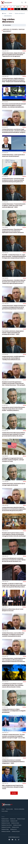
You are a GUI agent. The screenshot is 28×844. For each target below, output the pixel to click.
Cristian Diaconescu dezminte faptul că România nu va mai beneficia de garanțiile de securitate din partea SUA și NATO (14, 509)
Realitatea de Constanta (6, 827)
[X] (17, 9)
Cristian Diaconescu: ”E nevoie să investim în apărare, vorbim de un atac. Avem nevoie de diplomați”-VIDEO (14, 205)
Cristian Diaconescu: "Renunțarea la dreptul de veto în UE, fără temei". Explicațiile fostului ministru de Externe (13, 231)
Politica (24, 50)
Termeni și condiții (9, 809)
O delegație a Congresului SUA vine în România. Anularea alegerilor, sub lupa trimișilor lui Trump (13, 459)
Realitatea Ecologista (21, 818)
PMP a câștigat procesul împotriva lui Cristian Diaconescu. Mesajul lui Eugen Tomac (12, 787)
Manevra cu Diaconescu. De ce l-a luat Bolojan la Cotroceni (12, 609)
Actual (24, 201)
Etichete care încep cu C (20, 13)
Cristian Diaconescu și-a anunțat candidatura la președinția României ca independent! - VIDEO (13, 761)
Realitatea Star (12, 818)
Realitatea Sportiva (5, 818)
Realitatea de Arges (5, 829)
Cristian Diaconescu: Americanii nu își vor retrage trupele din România (13, 484)
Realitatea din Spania (16, 831)
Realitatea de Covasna (6, 823)
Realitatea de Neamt (5, 820)
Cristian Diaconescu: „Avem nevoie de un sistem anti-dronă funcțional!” (13, 155)
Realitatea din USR (14, 820)
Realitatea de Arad (15, 827)
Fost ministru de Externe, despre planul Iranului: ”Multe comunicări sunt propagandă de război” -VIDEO (13, 332)
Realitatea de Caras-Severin (7, 825)
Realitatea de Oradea (15, 823)
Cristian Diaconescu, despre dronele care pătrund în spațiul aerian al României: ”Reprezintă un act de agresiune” (13, 54)
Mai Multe (14, 793)
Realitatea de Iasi (13, 829)
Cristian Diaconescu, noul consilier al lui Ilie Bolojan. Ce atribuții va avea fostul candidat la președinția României (13, 634)
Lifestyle (24, 630)
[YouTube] (11, 9)
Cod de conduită (5, 811)
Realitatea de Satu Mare (6, 831)
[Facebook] (4, 9)
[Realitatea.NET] (6, 3)
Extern (24, 152)
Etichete (10, 13)
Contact (3, 809)
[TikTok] (24, 9)
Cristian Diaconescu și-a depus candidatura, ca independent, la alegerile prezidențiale (14, 710)
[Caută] (22, 2)
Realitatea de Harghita (17, 825)
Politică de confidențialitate (19, 809)
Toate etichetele (8, 25)
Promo (24, 252)
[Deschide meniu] (25, 2)
